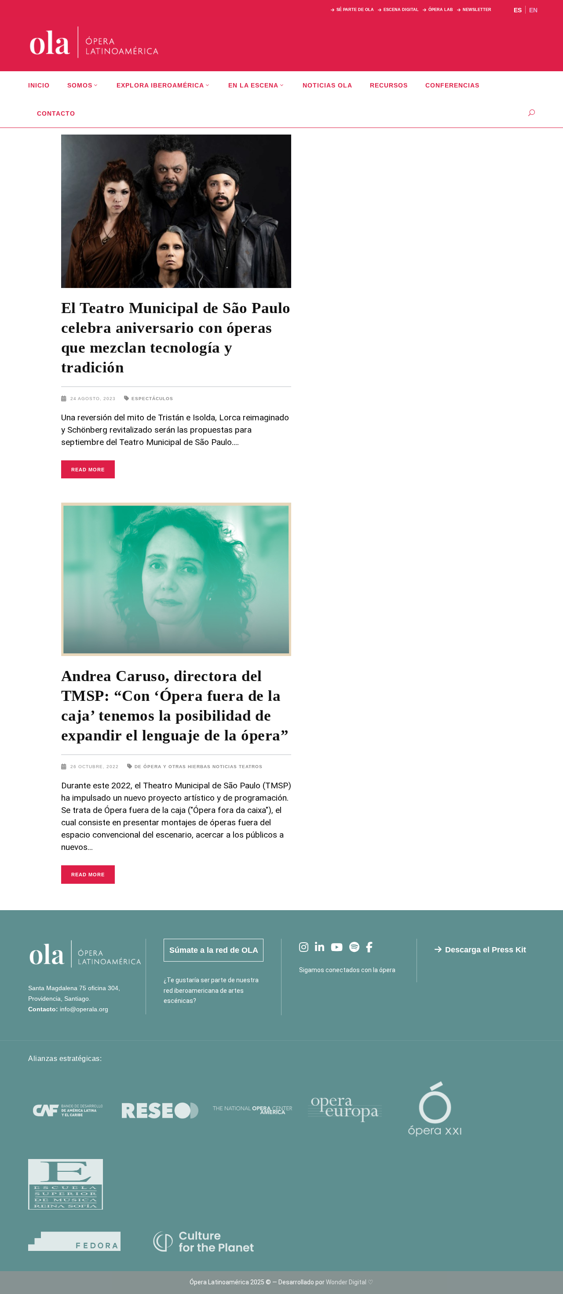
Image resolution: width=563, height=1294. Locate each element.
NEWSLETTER (477, 9)
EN (533, 10)
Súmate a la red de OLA (213, 950)
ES (518, 10)
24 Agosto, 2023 (93, 398)
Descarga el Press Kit (485, 949)
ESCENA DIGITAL (401, 9)
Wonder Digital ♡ (349, 1282)
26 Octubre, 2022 (95, 766)
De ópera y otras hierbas (173, 766)
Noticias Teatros (237, 766)
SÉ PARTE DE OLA (355, 9)
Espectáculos (152, 398)
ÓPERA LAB (440, 9)
